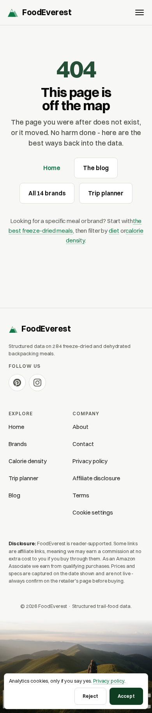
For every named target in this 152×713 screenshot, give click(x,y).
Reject (90, 696)
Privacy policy (90, 461)
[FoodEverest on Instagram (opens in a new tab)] (37, 382)
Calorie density (28, 461)
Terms (80, 495)
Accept (126, 696)
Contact (83, 444)
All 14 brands (47, 193)
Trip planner (106, 193)
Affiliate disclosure (96, 478)
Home (52, 168)
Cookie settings (92, 512)
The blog (96, 168)
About (80, 426)
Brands (18, 444)
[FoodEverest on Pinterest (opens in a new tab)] (17, 382)
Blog (14, 495)
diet (114, 230)
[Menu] (139, 12)
